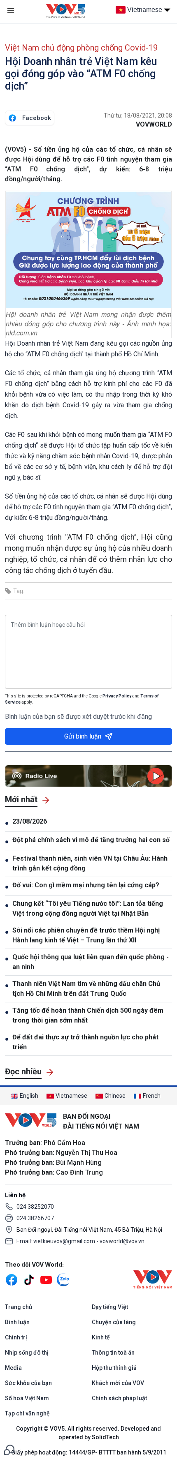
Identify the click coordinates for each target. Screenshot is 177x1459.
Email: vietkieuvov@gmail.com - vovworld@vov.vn (80, 1241)
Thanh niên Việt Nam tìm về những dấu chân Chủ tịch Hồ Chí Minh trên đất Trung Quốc (86, 988)
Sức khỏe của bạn (28, 1383)
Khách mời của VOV (118, 1383)
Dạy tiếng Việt (110, 1307)
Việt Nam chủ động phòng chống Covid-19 (81, 48)
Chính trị (16, 1337)
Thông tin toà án (113, 1352)
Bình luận (17, 1322)
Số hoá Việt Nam (27, 1398)
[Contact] (9, 1449)
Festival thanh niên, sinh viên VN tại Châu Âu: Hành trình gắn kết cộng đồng (90, 863)
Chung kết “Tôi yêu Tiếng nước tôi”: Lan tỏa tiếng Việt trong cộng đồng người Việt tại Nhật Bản (87, 908)
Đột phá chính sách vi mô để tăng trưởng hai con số (91, 840)
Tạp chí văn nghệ (27, 1413)
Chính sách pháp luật (119, 1398)
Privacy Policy (116, 696)
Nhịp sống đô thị (27, 1352)
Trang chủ (18, 1307)
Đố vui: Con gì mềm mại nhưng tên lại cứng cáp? (86, 885)
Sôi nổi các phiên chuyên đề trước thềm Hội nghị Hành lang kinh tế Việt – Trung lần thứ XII (86, 935)
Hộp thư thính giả (114, 1367)
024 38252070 (35, 1206)
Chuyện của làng (114, 1322)
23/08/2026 (29, 821)
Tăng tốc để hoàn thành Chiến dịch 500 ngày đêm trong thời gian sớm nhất (87, 1015)
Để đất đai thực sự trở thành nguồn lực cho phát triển (85, 1042)
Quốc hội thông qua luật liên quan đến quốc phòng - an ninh (90, 962)
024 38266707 (35, 1218)
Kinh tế (101, 1337)
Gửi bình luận (82, 736)
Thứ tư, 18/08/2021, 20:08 (138, 115)
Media (13, 1367)
